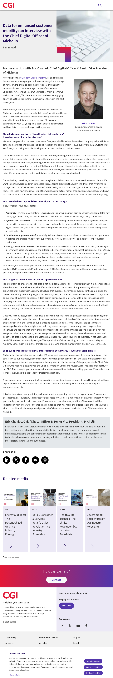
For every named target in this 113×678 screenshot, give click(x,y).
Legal (76, 643)
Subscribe (66, 605)
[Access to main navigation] (108, 5)
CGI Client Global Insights (33, 77)
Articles (43, 643)
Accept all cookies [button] (93, 661)
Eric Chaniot (88, 123)
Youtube (78, 625)
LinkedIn (62, 625)
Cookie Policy (15, 675)
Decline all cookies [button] (93, 673)
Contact (56, 579)
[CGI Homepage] (8, 5)
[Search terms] (100, 5)
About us (9, 643)
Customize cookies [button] (93, 667)
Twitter (70, 625)
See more (8, 557)
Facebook (86, 625)
